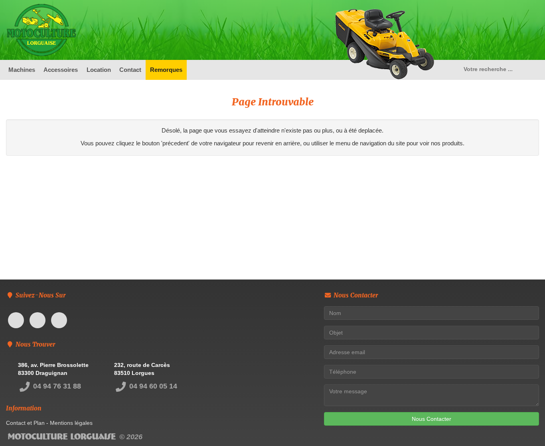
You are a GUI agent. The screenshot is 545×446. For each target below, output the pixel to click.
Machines (21, 69)
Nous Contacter (431, 419)
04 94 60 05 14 (152, 386)
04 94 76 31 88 (56, 386)
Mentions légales (71, 423)
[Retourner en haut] (523, 424)
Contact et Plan (25, 423)
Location (99, 69)
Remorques (166, 69)
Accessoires (60, 69)
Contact (130, 69)
